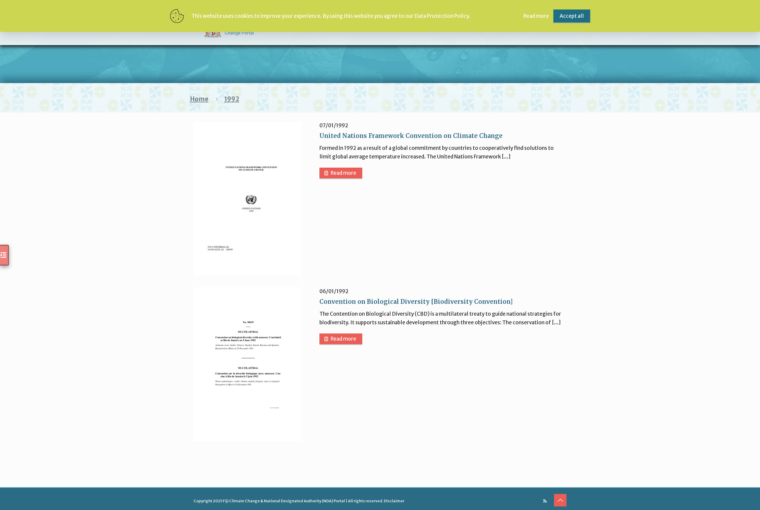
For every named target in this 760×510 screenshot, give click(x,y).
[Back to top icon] (560, 500)
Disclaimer (394, 500)
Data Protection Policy (441, 16)
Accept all (572, 16)
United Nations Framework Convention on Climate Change (411, 135)
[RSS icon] (545, 501)
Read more (343, 173)
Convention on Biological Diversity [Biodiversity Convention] (416, 301)
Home (199, 99)
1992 (231, 99)
